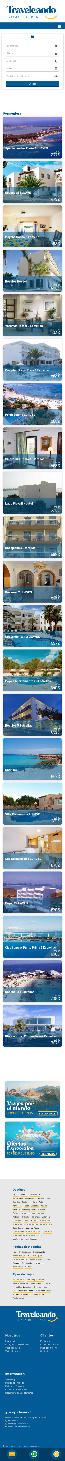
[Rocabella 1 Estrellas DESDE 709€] (32, 981)
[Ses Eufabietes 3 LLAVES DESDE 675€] (32, 848)
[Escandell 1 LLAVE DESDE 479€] (32, 181)
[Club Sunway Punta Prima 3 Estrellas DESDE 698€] (32, 936)
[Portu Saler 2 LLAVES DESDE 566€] (32, 403)
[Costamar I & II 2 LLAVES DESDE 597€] (32, 626)
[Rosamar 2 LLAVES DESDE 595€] (32, 581)
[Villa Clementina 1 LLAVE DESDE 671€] (32, 803)
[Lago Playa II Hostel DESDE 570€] (32, 492)
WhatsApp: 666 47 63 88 (18, 1423)
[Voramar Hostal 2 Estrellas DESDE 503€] (32, 315)
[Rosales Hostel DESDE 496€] (32, 270)
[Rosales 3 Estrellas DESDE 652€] (32, 714)
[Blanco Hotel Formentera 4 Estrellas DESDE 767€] (32, 1025)
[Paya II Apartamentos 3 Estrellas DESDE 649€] (32, 670)
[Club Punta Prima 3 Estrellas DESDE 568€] (32, 448)
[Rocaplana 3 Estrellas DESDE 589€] (32, 537)
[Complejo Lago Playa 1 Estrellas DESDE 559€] (32, 359)
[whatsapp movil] (34, 1454)
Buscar (32, 83)
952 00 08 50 (13, 1420)
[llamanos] (56, 1454)
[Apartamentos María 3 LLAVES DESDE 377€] (32, 137)
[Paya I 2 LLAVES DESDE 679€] (32, 892)
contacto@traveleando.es (19, 1426)
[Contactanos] (12, 1454)
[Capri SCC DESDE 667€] (32, 759)
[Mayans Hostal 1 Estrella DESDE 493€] (32, 226)
